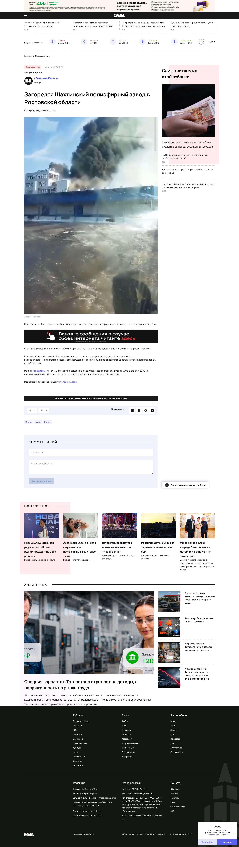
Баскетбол (126, 734)
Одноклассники (177, 806)
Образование (79, 756)
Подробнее (207, 842)
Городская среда (81, 721)
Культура (77, 747)
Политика (77, 734)
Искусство (175, 738)
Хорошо (227, 842)
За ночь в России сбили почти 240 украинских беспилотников (41, 24)
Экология (77, 761)
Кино (172, 734)
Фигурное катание (130, 743)
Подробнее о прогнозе (33, 43)
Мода (172, 721)
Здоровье (174, 730)
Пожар (28, 422)
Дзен (172, 802)
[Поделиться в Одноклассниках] (139, 410)
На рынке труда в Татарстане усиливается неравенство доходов (198, 647)
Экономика (78, 738)
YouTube (174, 793)
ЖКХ (75, 730)
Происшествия (42, 56)
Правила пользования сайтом (87, 811)
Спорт (125, 715)
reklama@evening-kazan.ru (140, 793)
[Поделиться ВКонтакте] (132, 410)
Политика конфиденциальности (87, 815)
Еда (172, 743)
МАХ (172, 811)
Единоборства (128, 752)
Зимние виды (128, 747)
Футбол (125, 721)
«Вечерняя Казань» (46, 78)
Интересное (127, 756)
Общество (77, 725)
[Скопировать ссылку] (152, 410)
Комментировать (41, 481)
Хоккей (125, 725)
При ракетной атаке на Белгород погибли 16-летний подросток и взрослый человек (143, 24)
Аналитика (35, 584)
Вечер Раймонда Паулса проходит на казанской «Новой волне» (117, 547)
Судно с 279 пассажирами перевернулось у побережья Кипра (192, 24)
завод (38, 422)
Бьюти (173, 725)
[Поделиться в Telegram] (146, 410)
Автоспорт (127, 738)
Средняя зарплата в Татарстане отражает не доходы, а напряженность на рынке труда (80, 685)
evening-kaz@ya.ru (88, 793)
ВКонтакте (175, 789)
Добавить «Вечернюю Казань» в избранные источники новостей (91, 398)
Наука (76, 752)
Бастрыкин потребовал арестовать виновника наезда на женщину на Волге (93, 24)
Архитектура (176, 747)
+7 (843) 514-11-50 (90, 789)
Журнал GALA (178, 715)
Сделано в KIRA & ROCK (181, 834)
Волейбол (126, 730)
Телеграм (174, 797)
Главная (28, 56)
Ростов (47, 422)
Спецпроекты (176, 752)
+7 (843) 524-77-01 (139, 789)
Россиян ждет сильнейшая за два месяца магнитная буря (157, 547)
